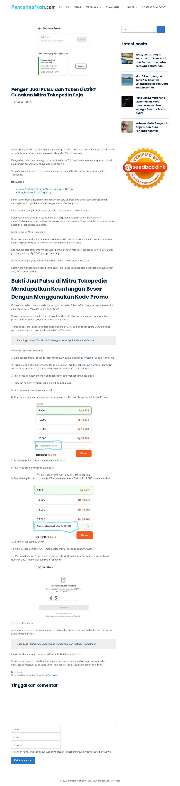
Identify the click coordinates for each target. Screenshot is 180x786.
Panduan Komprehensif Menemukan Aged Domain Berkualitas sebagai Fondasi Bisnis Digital (151, 105)
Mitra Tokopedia (49, 675)
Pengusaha (112, 7)
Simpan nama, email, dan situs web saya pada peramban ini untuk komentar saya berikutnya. (62, 751)
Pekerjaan (92, 7)
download (86, 357)
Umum (130, 7)
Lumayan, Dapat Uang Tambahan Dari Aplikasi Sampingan (63, 644)
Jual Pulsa (36, 675)
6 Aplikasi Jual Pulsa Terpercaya (35, 192)
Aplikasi (18, 672)
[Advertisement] (63, 128)
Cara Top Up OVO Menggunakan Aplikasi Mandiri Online (62, 340)
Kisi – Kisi (64, 7)
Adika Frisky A (24, 102)
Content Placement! (154, 7)
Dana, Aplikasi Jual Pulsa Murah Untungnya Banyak (45, 189)
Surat (77, 7)
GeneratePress (112, 780)
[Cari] (161, 29)
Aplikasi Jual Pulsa (22, 675)
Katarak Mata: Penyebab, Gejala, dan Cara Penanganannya (152, 127)
